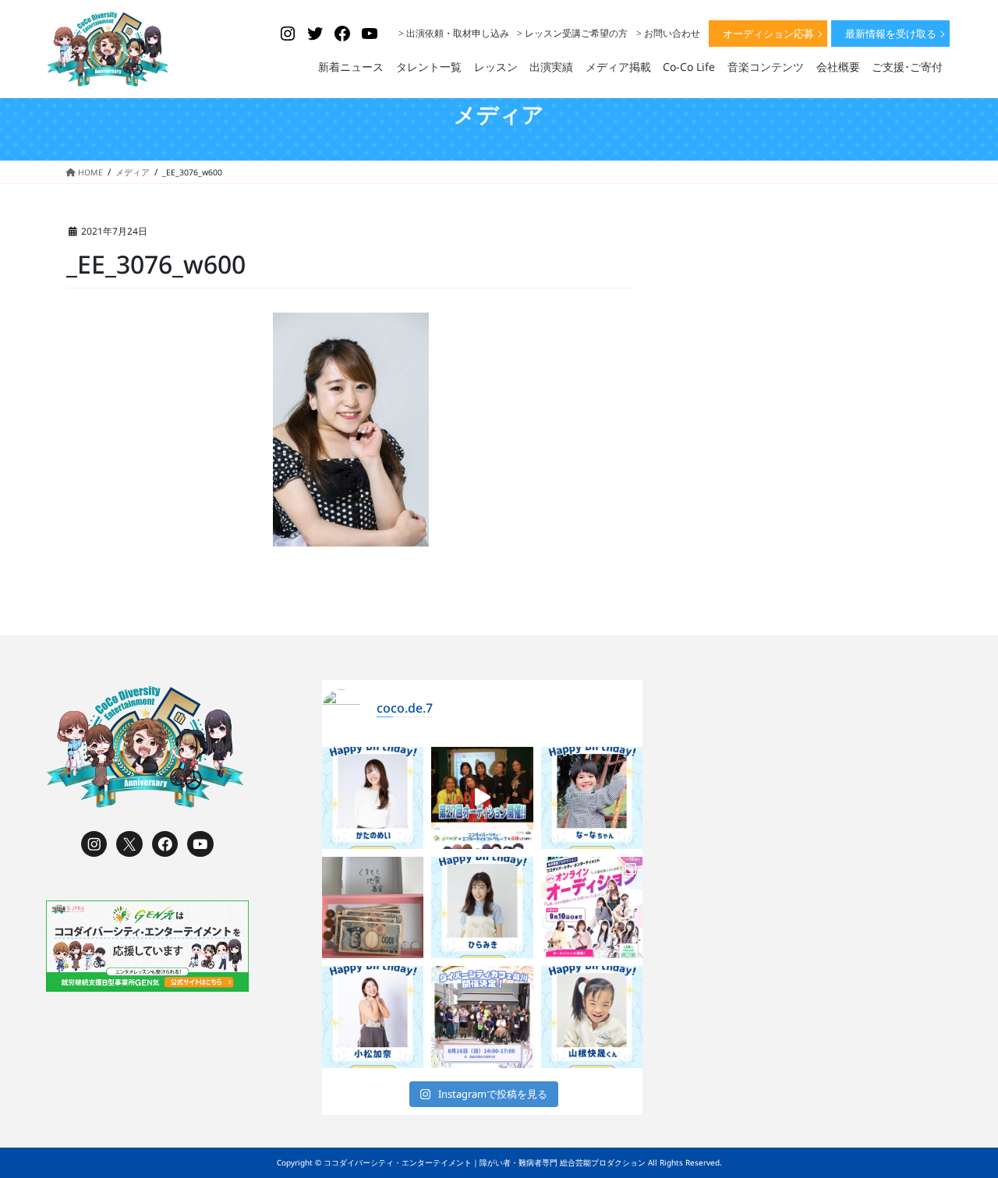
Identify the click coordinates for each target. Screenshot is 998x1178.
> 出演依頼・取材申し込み (453, 33)
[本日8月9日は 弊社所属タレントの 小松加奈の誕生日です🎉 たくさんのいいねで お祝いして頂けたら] (373, 1017)
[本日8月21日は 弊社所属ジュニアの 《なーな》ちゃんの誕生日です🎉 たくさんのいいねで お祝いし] (592, 798)
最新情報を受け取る (890, 34)
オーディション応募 (768, 34)
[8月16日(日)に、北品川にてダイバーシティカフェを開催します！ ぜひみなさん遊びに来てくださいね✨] (482, 1017)
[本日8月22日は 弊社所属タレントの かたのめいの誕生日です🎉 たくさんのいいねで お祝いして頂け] (373, 798)
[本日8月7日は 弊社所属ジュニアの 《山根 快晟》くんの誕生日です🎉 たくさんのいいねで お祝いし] (592, 1017)
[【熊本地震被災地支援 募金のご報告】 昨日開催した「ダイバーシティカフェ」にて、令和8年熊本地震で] (373, 908)
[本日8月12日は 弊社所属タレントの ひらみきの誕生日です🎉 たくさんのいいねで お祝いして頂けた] (482, 908)
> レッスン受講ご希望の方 (572, 33)
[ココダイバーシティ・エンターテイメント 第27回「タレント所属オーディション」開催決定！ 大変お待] (482, 798)
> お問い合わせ (668, 33)
